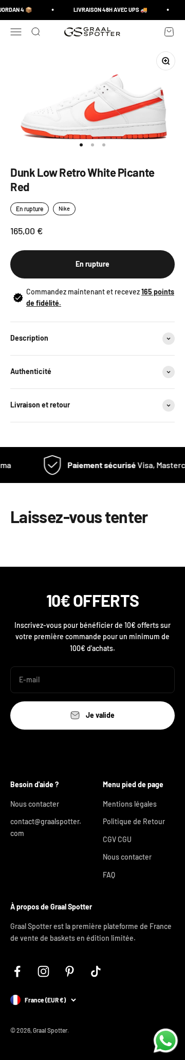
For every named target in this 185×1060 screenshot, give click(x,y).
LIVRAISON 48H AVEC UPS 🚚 (108, 9)
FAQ (109, 874)
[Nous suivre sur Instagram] (43, 971)
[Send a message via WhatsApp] (166, 1041)
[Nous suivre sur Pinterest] (70, 971)
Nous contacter (34, 803)
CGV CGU (117, 839)
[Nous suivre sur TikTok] (96, 971)
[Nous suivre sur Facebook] (17, 971)
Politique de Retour (134, 821)
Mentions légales (130, 803)
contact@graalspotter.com (45, 827)
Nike (64, 208)
